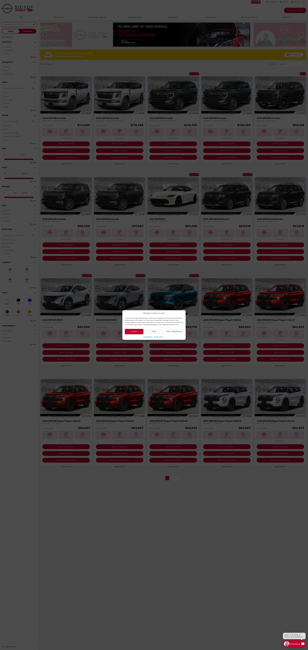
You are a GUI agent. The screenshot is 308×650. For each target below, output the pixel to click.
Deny (154, 331)
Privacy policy (159, 337)
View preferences (174, 331)
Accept (134, 331)
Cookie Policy (148, 337)
